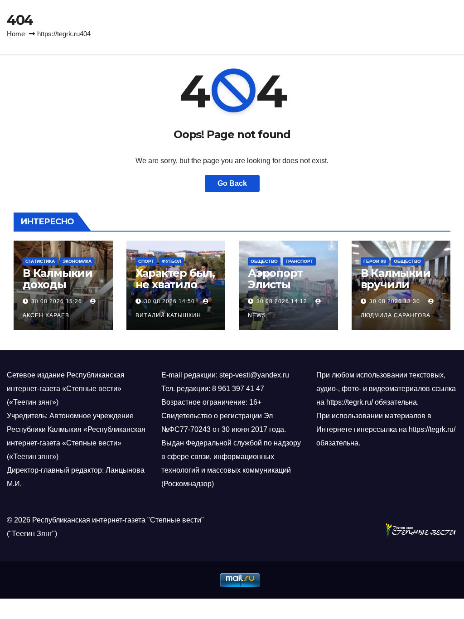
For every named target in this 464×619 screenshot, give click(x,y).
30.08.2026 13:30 (394, 301)
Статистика (40, 261)
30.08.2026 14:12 (281, 301)
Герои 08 (374, 261)
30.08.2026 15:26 (56, 301)
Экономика (77, 261)
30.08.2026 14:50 (169, 301)
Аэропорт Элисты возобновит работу (281, 290)
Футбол (171, 261)
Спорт (146, 261)
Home (16, 34)
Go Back (232, 183)
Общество (264, 261)
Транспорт (299, 261)
